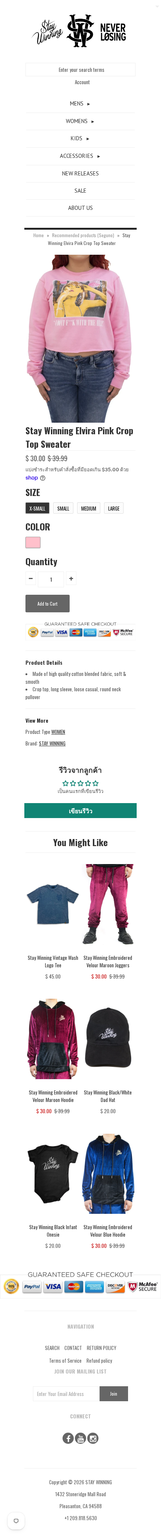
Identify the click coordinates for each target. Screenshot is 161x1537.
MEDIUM (88, 508)
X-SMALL (37, 508)
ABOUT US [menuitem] (80, 207)
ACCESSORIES (76, 155)
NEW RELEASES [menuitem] (80, 173)
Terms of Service (65, 1360)
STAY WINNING (52, 743)
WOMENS (77, 121)
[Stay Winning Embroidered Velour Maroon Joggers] (108, 949)
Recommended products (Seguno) (83, 235)
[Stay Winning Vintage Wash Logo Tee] (53, 949)
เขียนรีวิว (80, 810)
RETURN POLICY (101, 1347)
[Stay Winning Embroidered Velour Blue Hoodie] (108, 1219)
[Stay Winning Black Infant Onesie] (53, 1219)
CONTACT (73, 1347)
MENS (76, 103)
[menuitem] (80, 104)
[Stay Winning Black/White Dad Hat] (108, 1084)
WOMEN (58, 731)
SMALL (63, 508)
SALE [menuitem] (80, 190)
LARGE (113, 508)
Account (82, 82)
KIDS (76, 138)
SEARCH (52, 1347)
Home (38, 235)
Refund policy (99, 1360)
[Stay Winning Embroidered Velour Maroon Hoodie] (53, 1084)
